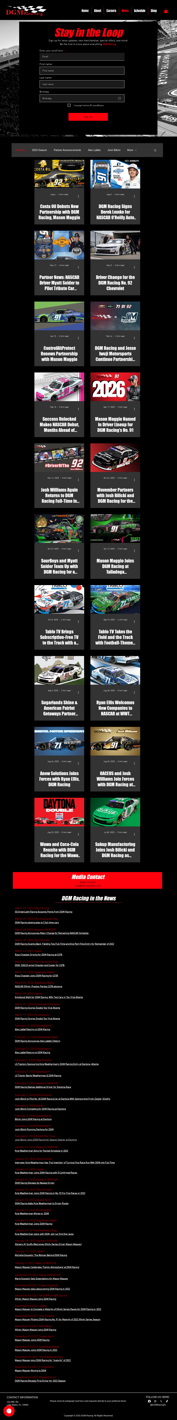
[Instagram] (155, 1401)
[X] (161, 1401)
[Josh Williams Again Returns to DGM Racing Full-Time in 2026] (59, 457)
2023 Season (39, 150)
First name (46, 64)
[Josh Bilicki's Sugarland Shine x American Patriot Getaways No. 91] (59, 670)
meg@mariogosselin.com (88, 885)
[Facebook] (149, 1401)
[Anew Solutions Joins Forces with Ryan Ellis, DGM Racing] (59, 741)
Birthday (46, 92)
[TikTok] (167, 1401)
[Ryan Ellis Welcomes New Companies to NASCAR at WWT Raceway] (115, 670)
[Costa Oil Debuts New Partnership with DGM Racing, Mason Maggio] (59, 174)
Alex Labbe (94, 150)
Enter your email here (51, 50)
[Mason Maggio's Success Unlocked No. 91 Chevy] (59, 386)
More (130, 150)
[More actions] (79, 196)
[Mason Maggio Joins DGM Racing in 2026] (115, 386)
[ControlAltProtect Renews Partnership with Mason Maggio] (59, 316)
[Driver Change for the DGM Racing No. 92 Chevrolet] (115, 245)
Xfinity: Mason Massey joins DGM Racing (35, 1329)
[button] (166, 11)
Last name (46, 78)
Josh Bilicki (114, 150)
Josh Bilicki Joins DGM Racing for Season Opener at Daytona (46, 1139)
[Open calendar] (119, 98)
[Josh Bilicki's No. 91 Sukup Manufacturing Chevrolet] (115, 812)
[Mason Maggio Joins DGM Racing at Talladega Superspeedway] (115, 528)
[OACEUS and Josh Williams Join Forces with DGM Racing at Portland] (115, 741)
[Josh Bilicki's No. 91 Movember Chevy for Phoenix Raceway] (115, 457)
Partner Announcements (67, 150)
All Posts (20, 150)
